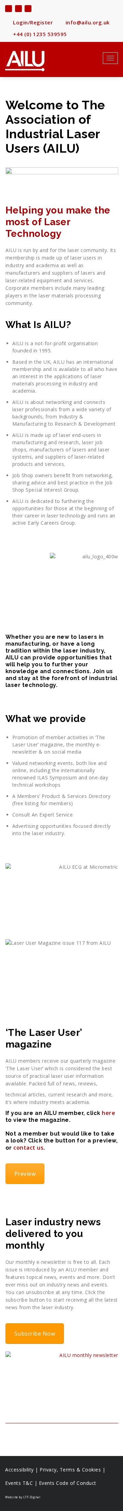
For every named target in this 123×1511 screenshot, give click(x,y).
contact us (28, 1147)
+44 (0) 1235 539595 (39, 34)
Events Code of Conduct (67, 1483)
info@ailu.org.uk (87, 22)
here (108, 1113)
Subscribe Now (34, 1333)
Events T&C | (22, 1483)
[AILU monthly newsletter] (61, 1381)
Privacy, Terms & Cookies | (72, 1469)
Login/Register (32, 22)
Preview (25, 1174)
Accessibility (19, 1469)
